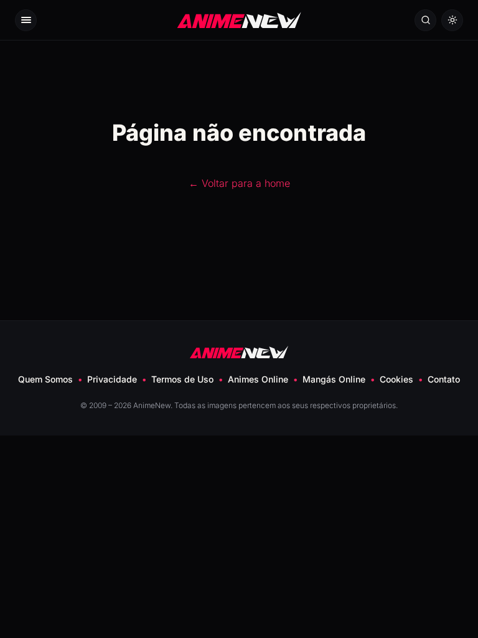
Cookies (396, 379)
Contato (444, 379)
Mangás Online (333, 379)
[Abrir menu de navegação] (26, 20)
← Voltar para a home (239, 183)
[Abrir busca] (425, 20)
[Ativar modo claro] (452, 20)
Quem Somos (45, 379)
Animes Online (258, 379)
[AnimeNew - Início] (239, 19)
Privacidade (112, 379)
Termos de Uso (182, 379)
